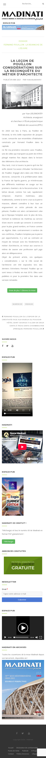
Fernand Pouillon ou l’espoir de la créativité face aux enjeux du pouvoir (21, 318)
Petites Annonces (23, 754)
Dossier (23, 41)
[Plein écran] (40, 637)
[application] (23, 628)
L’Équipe (35, 754)
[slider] (21, 637)
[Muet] (36, 637)
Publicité (25, 751)
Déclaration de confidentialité (27, 748)
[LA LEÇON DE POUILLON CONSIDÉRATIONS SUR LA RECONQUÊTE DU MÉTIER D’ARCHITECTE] (22, 96)
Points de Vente (13, 751)
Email (4, 589)
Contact (11, 754)
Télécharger (8, 541)
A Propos (34, 751)
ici (26, 658)
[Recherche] (43, 4)
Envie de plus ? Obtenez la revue (22, 290)
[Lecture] (5, 637)
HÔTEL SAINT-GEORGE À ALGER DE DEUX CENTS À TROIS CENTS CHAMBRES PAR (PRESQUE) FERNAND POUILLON (25, 326)
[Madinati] (23, 15)
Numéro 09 (17, 304)
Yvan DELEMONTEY (34, 80)
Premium (29, 304)
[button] (23, 628)
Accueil (10, 748)
